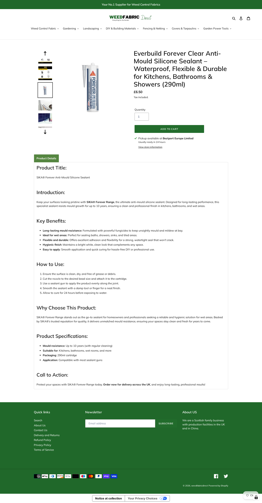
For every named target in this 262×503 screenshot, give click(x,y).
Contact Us (40, 430)
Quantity (140, 109)
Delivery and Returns (47, 435)
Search (38, 420)
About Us (39, 425)
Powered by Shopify (218, 485)
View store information (150, 147)
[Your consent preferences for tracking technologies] (256, 497)
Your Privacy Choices (142, 498)
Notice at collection (108, 498)
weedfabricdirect (199, 485)
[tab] (46, 158)
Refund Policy (42, 440)
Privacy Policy (42, 445)
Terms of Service (44, 449)
